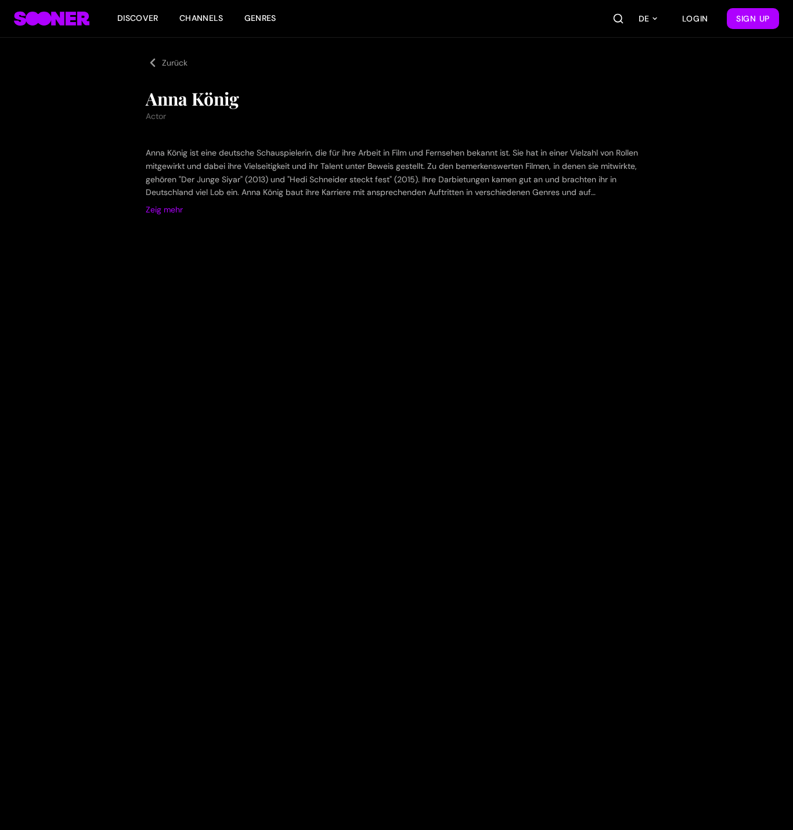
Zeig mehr (164, 209)
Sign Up (753, 18)
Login (695, 18)
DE (644, 18)
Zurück (175, 62)
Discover (137, 18)
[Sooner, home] (51, 18)
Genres (260, 18)
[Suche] (618, 18)
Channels (201, 18)
